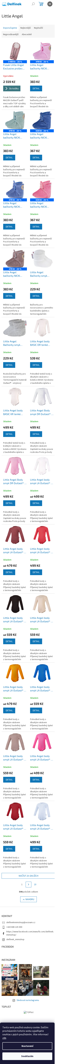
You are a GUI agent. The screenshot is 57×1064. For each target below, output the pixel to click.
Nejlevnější (25, 28)
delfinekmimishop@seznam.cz (20, 922)
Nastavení (27, 1046)
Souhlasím (27, 1056)
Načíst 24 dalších (28, 875)
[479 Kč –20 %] (42, 51)
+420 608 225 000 (14, 927)
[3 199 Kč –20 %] (15, 51)
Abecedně (27, 34)
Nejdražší (38, 28)
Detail (36, 88)
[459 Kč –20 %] (42, 120)
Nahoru (29, 899)
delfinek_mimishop (15, 939)
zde (4, 1038)
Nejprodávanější (11, 34)
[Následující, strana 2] (28, 884)
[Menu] (50, 4)
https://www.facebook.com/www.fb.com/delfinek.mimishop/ (30, 933)
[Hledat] (33, 4)
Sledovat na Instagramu (28, 1000)
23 (35, 884)
